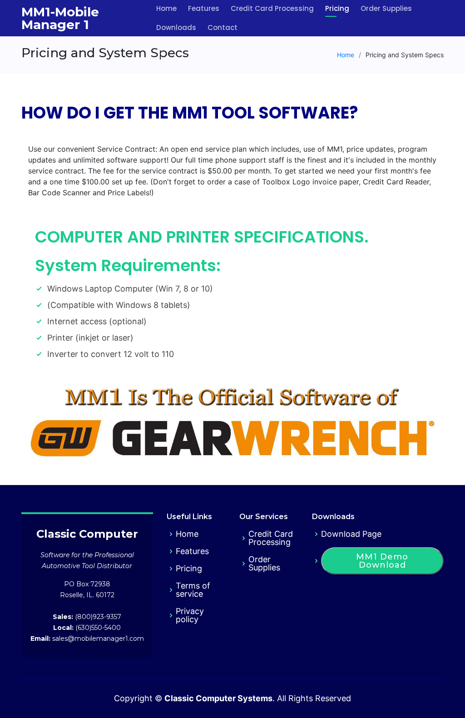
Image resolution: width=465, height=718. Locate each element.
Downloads (176, 27)
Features (192, 551)
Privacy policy (190, 615)
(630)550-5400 (97, 628)
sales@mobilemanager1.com (97, 638)
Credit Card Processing (270, 538)
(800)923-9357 (97, 617)
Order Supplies (264, 563)
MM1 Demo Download (382, 561)
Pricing (189, 568)
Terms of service (193, 590)
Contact (222, 27)
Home (345, 55)
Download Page (351, 534)
